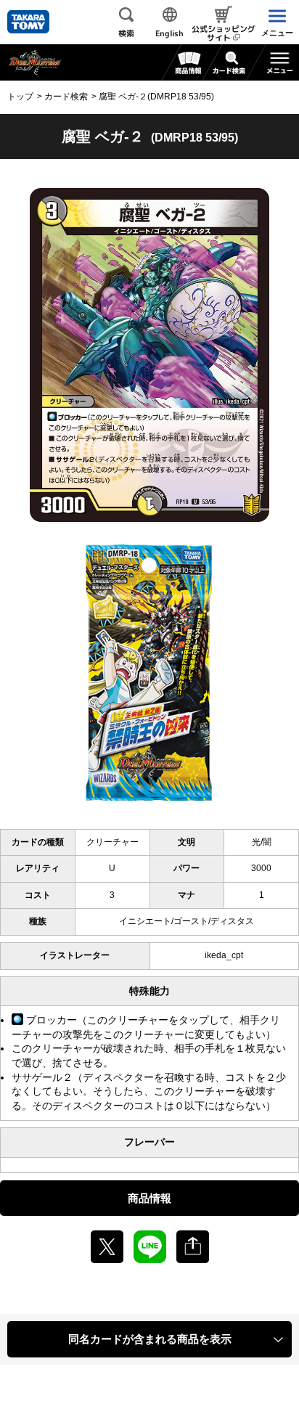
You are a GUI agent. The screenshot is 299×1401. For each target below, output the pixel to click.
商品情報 (149, 1198)
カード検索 (66, 96)
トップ (20, 96)
